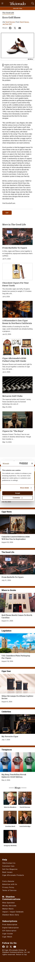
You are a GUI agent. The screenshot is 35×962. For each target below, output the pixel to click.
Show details (24, 488)
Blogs (17, 788)
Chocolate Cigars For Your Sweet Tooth (15, 284)
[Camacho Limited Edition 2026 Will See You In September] (17, 524)
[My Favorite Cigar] (17, 724)
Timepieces (7, 750)
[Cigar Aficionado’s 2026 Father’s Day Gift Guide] (17, 347)
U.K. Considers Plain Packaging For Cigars (16, 657)
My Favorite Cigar (10, 736)
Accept (17, 493)
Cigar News (7, 512)
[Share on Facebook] (10, 28)
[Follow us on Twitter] (11, 946)
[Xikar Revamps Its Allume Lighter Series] (17, 683)
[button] (32, 3)
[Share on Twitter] (15, 28)
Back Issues (7, 872)
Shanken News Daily (10, 915)
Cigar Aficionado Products (13, 875)
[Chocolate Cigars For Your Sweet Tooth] (17, 271)
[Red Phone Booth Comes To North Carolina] (17, 603)
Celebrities (6, 712)
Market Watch (8, 909)
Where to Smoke (9, 590)
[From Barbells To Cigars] (17, 236)
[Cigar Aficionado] (17, 3)
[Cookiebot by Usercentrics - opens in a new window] (20, 463)
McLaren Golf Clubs (12, 396)
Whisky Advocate (9, 906)
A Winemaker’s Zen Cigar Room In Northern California (17, 321)
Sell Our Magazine (9, 869)
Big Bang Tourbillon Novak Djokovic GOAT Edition (14, 776)
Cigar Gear (6, 671)
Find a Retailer (8, 881)
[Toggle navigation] (2, 3)
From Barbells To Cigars (14, 248)
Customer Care (8, 866)
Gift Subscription (9, 931)
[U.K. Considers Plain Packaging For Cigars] (17, 643)
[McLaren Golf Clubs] (17, 384)
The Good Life (8, 13)
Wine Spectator (8, 903)
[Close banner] (32, 463)
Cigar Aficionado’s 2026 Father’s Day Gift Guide (14, 359)
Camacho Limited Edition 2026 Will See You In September (16, 538)
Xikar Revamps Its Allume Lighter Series (17, 697)
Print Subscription (9, 925)
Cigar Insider (7, 934)
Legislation (6, 631)
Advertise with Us (9, 884)
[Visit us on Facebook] (3, 946)
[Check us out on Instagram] (7, 946)
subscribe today (17, 8)
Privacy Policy (8, 887)
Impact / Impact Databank (13, 912)
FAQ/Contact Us (8, 863)
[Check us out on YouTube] (14, 946)
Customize (16, 497)
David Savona (10, 22)
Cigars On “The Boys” (13, 431)
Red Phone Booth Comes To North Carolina (17, 616)
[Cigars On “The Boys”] (17, 419)
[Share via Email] (19, 28)
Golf (7, 212)
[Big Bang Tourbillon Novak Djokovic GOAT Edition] (17, 762)
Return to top (21, 954)
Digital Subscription (10, 928)
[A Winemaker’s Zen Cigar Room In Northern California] (17, 309)
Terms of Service (9, 890)
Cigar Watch (7, 937)
